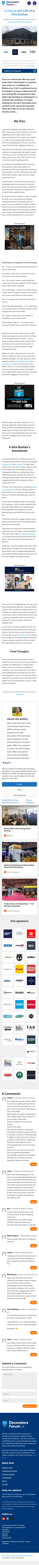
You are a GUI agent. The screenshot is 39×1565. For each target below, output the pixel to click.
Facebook (22, 635)
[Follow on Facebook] (7, 1518)
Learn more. (31, 66)
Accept (19, 784)
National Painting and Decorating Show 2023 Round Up (19, 866)
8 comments (26, 22)
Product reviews (8, 1474)
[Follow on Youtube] (3, 1518)
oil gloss (19, 464)
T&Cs (4, 1555)
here (13, 1508)
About (4, 1481)
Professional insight (9, 1471)
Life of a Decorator (14, 22)
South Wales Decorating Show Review (17, 829)
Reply (34, 1164)
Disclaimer (28, 1555)
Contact (5, 1484)
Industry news (7, 1468)
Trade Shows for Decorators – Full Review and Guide (19, 905)
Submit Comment (30, 1406)
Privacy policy (12, 1555)
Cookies (21, 1555)
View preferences (19, 795)
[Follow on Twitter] (11, 1518)
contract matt (7, 464)
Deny (19, 790)
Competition (7, 1478)
